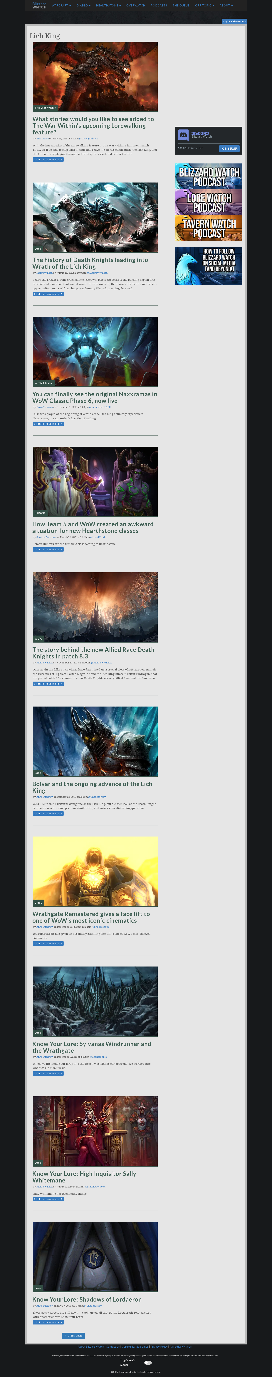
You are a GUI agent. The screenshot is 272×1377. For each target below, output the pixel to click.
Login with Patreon (234, 21)
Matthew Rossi (44, 272)
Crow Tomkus (44, 407)
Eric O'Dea (42, 138)
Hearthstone (107, 5)
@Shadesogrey (97, 796)
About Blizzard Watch (91, 1346)
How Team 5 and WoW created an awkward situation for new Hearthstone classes (93, 527)
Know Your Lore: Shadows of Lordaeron (87, 1299)
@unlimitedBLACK (100, 407)
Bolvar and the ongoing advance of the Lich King (92, 787)
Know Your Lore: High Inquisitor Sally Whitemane (84, 1177)
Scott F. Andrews (46, 537)
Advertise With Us (181, 1346)
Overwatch (135, 5)
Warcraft (60, 5)
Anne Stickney (44, 796)
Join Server (229, 148)
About (225, 5)
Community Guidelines (135, 1346)
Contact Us (113, 1346)
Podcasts (159, 5)
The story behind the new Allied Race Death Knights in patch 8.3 (93, 653)
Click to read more (47, 159)
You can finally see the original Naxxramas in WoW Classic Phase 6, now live (94, 397)
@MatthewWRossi (97, 272)
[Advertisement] (209, 52)
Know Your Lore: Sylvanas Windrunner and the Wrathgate (91, 1047)
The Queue (181, 5)
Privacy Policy (159, 1346)
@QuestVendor (99, 537)
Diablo (82, 5)
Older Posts (74, 1335)
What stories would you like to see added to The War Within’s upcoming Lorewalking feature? (93, 125)
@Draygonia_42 (88, 138)
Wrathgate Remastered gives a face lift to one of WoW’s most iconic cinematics (91, 917)
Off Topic (203, 5)
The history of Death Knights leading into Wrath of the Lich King (90, 263)
